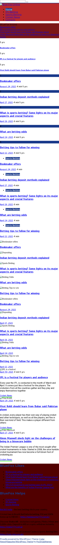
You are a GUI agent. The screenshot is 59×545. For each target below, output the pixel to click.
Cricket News (12, 17)
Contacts (10, 19)
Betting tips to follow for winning (20, 147)
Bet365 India (6, 509)
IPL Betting (11, 12)
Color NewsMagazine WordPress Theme (22, 540)
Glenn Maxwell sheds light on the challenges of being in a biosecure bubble (27, 440)
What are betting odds (13, 131)
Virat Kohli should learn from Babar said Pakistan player (24, 32)
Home (8, 9)
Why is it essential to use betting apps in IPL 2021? (29, 484)
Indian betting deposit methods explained (24, 96)
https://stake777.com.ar (11, 526)
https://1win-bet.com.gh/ (12, 534)
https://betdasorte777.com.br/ (35, 516)
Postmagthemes (44, 541)
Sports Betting (13, 14)
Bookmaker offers (8, 27)
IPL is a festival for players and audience (17, 29)
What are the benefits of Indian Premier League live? (29, 487)
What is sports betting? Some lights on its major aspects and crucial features (29, 114)
